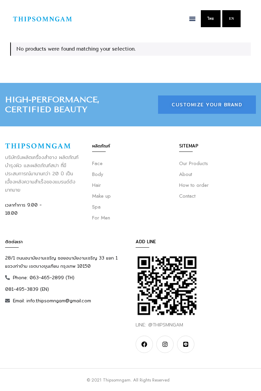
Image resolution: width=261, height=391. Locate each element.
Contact (187, 196)
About (185, 174)
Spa (96, 207)
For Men (101, 217)
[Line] (185, 344)
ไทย (211, 18)
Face (97, 163)
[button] (192, 19)
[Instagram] (165, 344)
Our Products (193, 163)
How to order (194, 185)
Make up (101, 196)
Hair (96, 185)
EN (231, 18)
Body (97, 174)
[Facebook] (144, 344)
